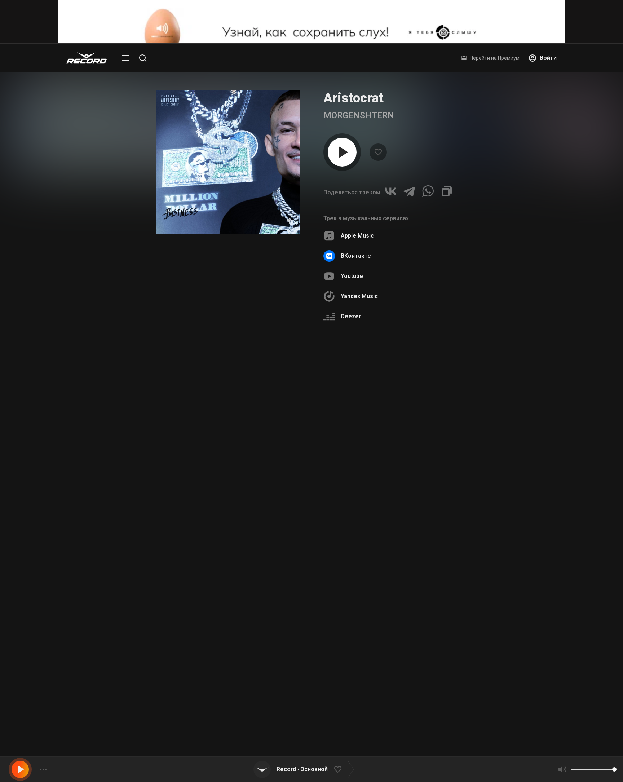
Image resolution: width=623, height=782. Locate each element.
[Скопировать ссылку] (446, 191)
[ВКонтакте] (390, 191)
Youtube (352, 276)
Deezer (351, 316)
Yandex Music (359, 296)
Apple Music (357, 235)
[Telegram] (409, 191)
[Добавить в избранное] (337, 769)
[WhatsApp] (428, 191)
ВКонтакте (356, 255)
